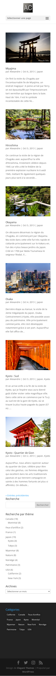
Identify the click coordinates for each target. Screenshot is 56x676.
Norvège (10, 560)
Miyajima (11, 68)
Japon (40, 71)
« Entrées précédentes (17, 495)
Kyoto (47, 379)
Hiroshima (12, 145)
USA (8, 569)
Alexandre (15, 71)
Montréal (12, 522)
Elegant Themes (25, 667)
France (9, 532)
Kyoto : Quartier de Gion (20, 453)
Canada (10, 518)
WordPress (28, 671)
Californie (13, 573)
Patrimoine (11, 564)
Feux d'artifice (13, 527)
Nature (9, 555)
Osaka (9, 299)
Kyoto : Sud (12, 376)
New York (13, 578)
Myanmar (11, 550)
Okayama (11, 222)
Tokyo (11, 545)
